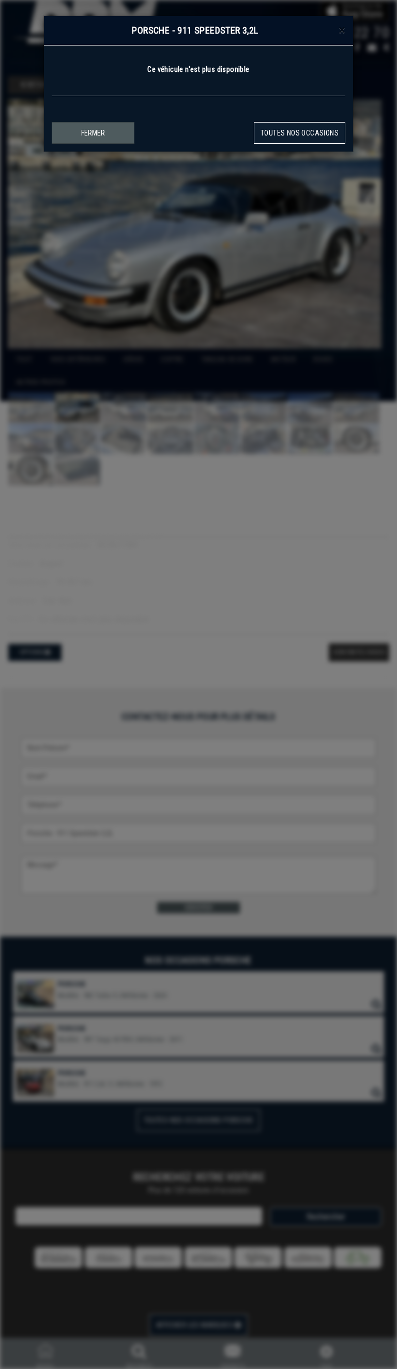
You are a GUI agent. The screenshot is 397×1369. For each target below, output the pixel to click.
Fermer (93, 133)
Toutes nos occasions (300, 133)
